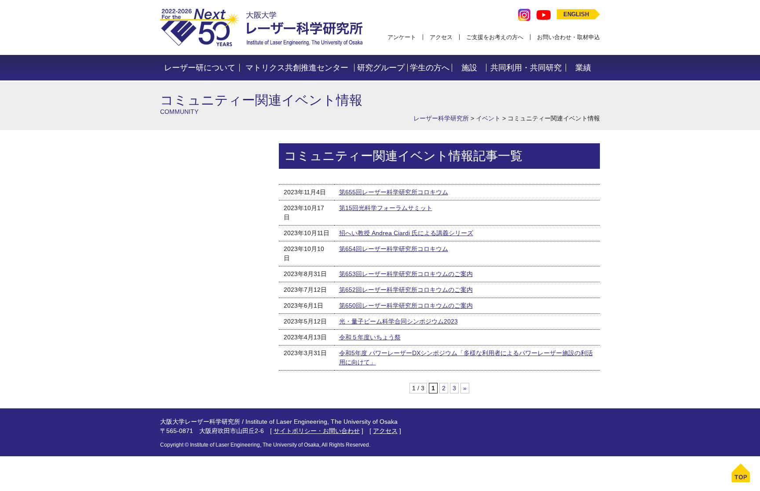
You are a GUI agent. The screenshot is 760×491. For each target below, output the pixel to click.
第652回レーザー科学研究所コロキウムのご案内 (406, 289)
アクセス (441, 37)
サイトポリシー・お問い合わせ (317, 430)
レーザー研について (199, 67)
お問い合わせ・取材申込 (568, 37)
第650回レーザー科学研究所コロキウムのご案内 (406, 305)
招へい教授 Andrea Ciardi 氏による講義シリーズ (406, 232)
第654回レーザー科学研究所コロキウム (393, 248)
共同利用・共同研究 (526, 67)
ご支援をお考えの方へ (494, 37)
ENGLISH (576, 14)
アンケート (401, 37)
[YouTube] (544, 14)
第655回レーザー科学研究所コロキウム (393, 192)
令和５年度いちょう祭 (370, 337)
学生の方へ (429, 67)
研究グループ (381, 67)
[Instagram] (524, 14)
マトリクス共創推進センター (296, 67)
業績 (583, 67)
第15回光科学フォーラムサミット (385, 207)
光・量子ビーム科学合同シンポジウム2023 (398, 321)
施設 (469, 67)
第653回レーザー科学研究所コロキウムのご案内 (406, 273)
